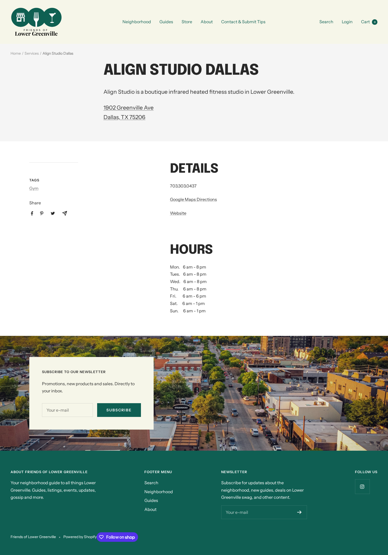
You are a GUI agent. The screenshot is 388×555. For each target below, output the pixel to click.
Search (326, 21)
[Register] (299, 512)
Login (347, 21)
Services (32, 53)
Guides (166, 21)
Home (16, 53)
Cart (368, 21)
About (207, 21)
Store (187, 21)
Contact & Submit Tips (243, 21)
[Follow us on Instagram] (362, 486)
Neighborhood (136, 21)
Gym (34, 188)
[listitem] (32, 213)
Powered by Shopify (80, 536)
